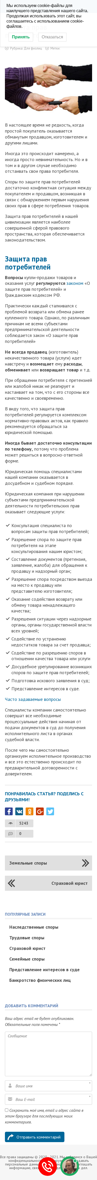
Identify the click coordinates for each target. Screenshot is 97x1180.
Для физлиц (33, 48)
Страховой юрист (69, 883)
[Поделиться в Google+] (40, 811)
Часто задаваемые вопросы (33, 699)
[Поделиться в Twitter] (50, 811)
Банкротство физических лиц (40, 980)
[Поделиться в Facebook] (9, 811)
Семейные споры (26, 959)
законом (75, 283)
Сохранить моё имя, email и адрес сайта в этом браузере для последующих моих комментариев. (44, 1116)
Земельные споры (28, 863)
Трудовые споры (26, 938)
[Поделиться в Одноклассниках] (29, 811)
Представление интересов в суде (44, 969)
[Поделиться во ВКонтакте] (19, 811)
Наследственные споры (33, 927)
